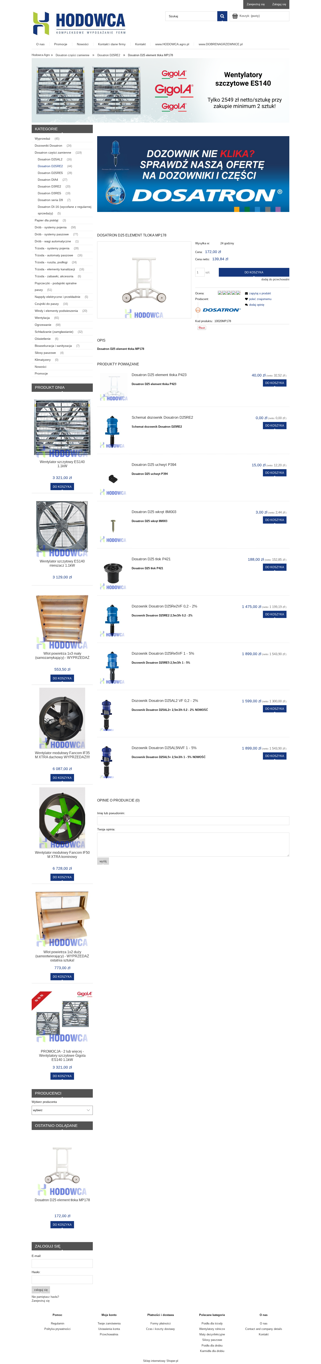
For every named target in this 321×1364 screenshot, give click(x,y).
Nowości (40, 366)
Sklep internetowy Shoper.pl (160, 1360)
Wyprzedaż (42, 138)
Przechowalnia (109, 1334)
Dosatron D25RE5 (50, 173)
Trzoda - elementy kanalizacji (55, 269)
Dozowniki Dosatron (48, 145)
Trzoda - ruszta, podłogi (51, 262)
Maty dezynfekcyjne (212, 1334)
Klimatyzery (43, 359)
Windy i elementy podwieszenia (56, 310)
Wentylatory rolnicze (212, 1329)
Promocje (41, 373)
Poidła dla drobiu (212, 1345)
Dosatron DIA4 (48, 179)
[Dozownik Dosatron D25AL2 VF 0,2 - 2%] (114, 715)
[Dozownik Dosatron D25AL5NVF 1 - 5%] (114, 762)
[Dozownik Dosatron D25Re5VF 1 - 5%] (114, 667)
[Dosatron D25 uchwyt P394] (114, 479)
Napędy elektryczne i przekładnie (57, 296)
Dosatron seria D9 (50, 200)
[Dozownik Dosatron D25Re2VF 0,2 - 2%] (114, 620)
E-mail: (36, 1256)
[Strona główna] (79, 23)
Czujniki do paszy (47, 303)
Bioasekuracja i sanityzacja (53, 345)
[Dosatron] (218, 310)
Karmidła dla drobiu (212, 1351)
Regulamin (57, 1323)
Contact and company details (263, 1329)
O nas (264, 1323)
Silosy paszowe (45, 352)
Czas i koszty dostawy (160, 1329)
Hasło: (36, 1272)
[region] (193, 174)
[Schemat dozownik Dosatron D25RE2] (114, 431)
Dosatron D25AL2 (50, 159)
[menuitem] (41, 44)
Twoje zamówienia (109, 1323)
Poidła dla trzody (212, 1323)
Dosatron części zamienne (53, 152)
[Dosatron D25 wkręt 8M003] (114, 526)
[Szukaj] (222, 16)
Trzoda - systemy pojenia (52, 248)
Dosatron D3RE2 (49, 186)
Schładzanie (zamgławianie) (54, 331)
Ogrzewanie (43, 324)
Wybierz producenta (44, 1102)
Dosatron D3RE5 (49, 193)
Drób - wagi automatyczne (53, 241)
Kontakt (264, 1334)
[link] (193, 174)
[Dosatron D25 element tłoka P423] (114, 387)
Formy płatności (160, 1323)
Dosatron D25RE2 (50, 166)
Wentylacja (42, 317)
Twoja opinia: (106, 829)
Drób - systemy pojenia (51, 227)
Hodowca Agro (41, 55)
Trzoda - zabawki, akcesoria (54, 276)
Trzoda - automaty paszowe (54, 255)
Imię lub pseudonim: (111, 813)
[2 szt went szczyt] (160, 90)
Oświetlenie (43, 338)
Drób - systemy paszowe (52, 234)
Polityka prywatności (57, 1329)
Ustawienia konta (109, 1329)
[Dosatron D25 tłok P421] (114, 573)
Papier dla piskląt (46, 220)
